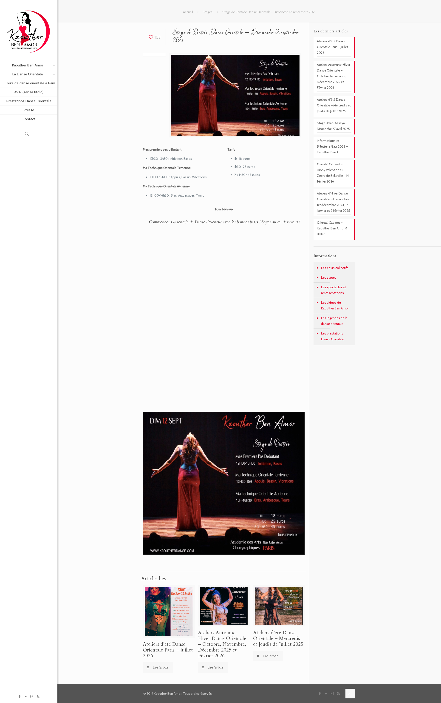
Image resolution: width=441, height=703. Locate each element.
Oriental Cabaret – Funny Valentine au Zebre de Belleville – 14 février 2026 (333, 172)
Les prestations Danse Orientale (332, 336)
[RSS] (38, 696)
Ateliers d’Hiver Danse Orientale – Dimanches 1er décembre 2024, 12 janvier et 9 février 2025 (333, 202)
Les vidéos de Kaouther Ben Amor (335, 305)
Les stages (328, 277)
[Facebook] (19, 696)
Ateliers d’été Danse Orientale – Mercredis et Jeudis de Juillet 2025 (278, 638)
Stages (207, 12)
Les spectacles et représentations (333, 290)
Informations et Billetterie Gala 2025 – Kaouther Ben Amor (332, 146)
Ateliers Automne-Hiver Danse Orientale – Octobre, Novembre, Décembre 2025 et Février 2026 (222, 644)
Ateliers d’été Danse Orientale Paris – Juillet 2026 (168, 650)
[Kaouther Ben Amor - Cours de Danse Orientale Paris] (28, 30)
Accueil (188, 12)
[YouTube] (25, 696)
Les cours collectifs (334, 268)
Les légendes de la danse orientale (334, 321)
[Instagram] (31, 696)
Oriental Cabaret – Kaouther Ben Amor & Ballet (332, 228)
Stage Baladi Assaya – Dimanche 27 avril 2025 (333, 126)
